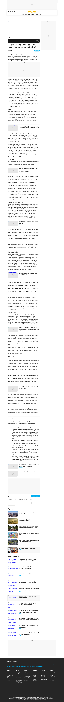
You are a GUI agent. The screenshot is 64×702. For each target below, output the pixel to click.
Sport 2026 (35, 670)
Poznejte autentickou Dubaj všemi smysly (27, 471)
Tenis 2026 (34, 676)
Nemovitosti (37, 664)
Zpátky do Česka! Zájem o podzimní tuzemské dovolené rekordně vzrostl (27, 519)
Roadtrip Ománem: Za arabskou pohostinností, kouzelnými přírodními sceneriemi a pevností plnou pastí (29, 329)
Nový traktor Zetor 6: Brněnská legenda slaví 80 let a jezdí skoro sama (29, 626)
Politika (25, 670)
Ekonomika (51, 670)
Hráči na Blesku (19, 664)
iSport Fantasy (24, 664)
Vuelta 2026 (41, 666)
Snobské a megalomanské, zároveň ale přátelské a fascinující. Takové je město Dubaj (29, 465)
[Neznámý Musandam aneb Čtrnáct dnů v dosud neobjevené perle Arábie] (13, 275)
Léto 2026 (17, 670)
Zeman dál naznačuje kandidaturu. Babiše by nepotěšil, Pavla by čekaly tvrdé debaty (27, 560)
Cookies (47, 698)
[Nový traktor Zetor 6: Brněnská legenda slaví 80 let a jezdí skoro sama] (13, 627)
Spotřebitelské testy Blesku (31, 664)
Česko (29, 14)
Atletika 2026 (34, 679)
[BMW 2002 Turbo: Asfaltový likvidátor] (13, 576)
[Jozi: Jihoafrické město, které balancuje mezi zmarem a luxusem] (13, 514)
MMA (33, 672)
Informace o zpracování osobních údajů (40, 698)
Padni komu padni (26, 677)
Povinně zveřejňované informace (42, 699)
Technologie (43, 670)
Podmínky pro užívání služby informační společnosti (28, 698)
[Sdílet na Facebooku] (8, 496)
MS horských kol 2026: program (14, 666)
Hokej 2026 (34, 675)
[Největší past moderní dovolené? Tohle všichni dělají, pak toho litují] (13, 598)
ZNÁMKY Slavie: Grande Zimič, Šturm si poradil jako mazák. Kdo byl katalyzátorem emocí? (29, 589)
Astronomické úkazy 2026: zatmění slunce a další (19, 678)
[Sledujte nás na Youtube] (15, 11)
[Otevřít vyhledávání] (54, 12)
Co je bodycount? (9, 680)
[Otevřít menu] (56, 12)
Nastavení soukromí (51, 698)
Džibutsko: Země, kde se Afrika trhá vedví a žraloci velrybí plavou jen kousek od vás (29, 540)
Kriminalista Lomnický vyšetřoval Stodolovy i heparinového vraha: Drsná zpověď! (27, 603)
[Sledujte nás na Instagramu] (10, 11)
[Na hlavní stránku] (32, 11)
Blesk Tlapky (15, 664)
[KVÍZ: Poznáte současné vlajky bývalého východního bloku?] (13, 535)
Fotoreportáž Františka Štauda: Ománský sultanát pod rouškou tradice (28, 387)
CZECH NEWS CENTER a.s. (35, 696)
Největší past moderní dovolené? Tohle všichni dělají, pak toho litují (28, 596)
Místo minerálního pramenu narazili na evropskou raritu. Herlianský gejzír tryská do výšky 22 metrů (28, 526)
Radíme (37, 14)
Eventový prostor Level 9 (22, 666)
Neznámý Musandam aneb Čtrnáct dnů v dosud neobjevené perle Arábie (28, 273)
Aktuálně (8, 670)
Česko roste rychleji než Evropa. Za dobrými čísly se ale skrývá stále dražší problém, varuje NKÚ (29, 581)
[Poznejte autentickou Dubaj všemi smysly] (13, 474)
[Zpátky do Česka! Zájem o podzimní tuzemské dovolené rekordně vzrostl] (13, 521)
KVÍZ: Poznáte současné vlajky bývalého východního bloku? (29, 533)
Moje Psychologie (9, 664)
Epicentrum (8, 672)
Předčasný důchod (52, 672)
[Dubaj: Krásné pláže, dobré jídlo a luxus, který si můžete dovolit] (13, 223)
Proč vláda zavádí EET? (27, 676)
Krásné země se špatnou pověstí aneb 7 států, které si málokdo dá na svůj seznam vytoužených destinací (29, 126)
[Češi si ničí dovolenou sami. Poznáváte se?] (13, 550)
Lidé (23, 14)
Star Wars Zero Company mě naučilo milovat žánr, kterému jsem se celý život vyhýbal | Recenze (28, 611)
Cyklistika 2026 (35, 680)
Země (26, 14)
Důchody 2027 (51, 675)
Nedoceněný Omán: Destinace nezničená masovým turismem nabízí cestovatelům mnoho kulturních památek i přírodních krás (28, 170)
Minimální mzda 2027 (52, 676)
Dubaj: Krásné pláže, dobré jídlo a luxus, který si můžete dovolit (28, 222)
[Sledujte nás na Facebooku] (8, 11)
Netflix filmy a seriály (44, 679)
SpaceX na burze (43, 672)
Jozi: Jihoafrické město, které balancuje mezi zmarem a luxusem (27, 512)
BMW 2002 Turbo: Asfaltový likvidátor (26, 574)
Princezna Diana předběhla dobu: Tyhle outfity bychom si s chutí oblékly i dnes (28, 567)
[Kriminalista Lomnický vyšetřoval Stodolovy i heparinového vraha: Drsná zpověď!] (13, 605)
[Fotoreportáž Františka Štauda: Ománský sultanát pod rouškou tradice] (13, 389)
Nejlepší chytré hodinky (44, 676)
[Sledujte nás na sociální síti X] (12, 11)
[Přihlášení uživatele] (52, 12)
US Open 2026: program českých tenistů (33, 666)
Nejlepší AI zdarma (43, 675)
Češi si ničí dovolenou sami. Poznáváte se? (27, 548)
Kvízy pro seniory (9, 677)
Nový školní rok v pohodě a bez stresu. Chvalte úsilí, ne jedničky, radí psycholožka (29, 633)
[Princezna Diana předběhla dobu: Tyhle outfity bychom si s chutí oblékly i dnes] (13, 569)
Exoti (40, 14)
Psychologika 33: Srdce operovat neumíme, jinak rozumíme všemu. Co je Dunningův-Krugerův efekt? (29, 618)
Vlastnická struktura (20, 699)
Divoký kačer (26, 680)
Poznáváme (32, 14)
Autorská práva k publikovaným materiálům (15, 698)
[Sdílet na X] (10, 496)
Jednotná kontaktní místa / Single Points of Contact (30, 699)
